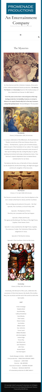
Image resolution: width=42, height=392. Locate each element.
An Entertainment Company (21, 20)
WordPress (24, 389)
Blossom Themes (32, 387)
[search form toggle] (38, 37)
